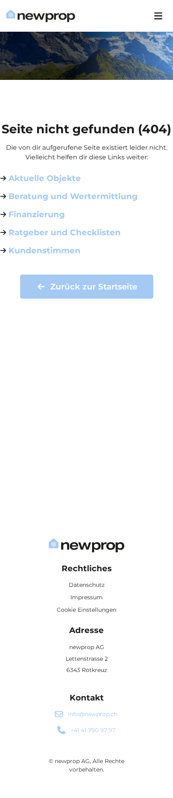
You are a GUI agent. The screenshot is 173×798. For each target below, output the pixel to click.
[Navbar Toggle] (158, 16)
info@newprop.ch (92, 714)
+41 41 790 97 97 (92, 730)
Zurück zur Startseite (93, 286)
